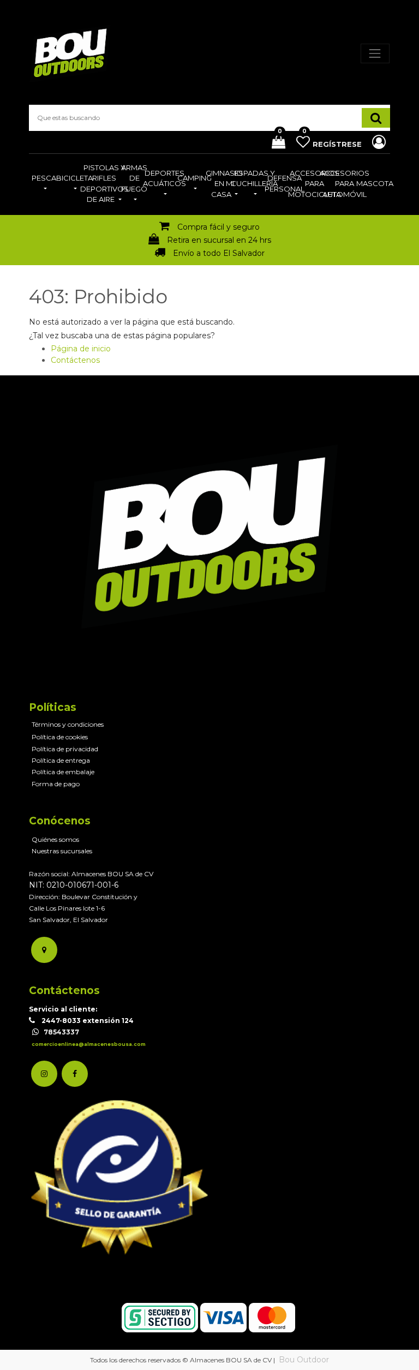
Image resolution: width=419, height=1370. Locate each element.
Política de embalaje (63, 772)
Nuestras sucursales (62, 851)
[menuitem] (44, 184)
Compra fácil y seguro (218, 227)
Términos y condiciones (68, 724)
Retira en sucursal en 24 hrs (219, 240)
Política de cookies (60, 737)
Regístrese (338, 144)
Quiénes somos (55, 839)
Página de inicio (81, 349)
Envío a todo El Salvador (219, 253)
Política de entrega (61, 760)
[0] (274, 143)
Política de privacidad (65, 749)
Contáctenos (75, 360)
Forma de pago (56, 784)
